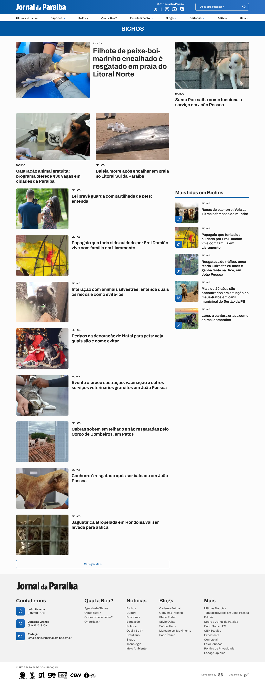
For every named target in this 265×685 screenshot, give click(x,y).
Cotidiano (133, 635)
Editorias (196, 18)
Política (83, 18)
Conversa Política (171, 612)
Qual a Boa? (109, 18)
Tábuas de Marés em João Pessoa (226, 612)
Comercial (211, 639)
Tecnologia (133, 644)
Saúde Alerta (167, 626)
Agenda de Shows (96, 608)
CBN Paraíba (212, 630)
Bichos (131, 608)
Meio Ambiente (136, 648)
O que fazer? (92, 612)
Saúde (130, 639)
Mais (243, 18)
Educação (133, 621)
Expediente (211, 635)
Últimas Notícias (27, 18)
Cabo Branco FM (215, 626)
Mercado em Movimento (175, 630)
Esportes (56, 18)
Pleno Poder (167, 617)
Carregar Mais (92, 564)
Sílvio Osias (167, 621)
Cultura (131, 612)
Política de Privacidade (219, 648)
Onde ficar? (92, 621)
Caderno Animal (170, 608)
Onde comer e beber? (98, 617)
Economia (133, 617)
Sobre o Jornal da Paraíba (221, 621)
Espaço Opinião (214, 653)
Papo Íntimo (167, 635)
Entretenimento (140, 18)
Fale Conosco (213, 644)
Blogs (170, 18)
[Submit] (244, 7)
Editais (222, 18)
